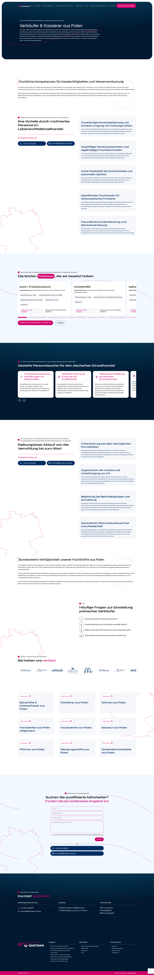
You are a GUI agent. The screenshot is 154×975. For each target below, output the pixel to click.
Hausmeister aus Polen (76, 727)
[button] (22, 317)
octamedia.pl (132, 973)
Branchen (37, 6)
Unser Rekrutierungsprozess (90, 946)
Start (31, 6)
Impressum (115, 952)
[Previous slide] (19, 400)
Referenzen (80, 6)
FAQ (86, 6)
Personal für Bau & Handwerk (59, 946)
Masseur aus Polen (114, 727)
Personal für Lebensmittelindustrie (61, 957)
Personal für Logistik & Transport (60, 955)
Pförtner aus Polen (32, 749)
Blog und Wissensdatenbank (99, 6)
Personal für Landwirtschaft (59, 961)
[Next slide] (24, 400)
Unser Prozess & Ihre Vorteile (64, 6)
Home (22, 20)
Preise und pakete (47, 6)
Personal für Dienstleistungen (34, 20)
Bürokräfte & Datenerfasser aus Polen (32, 706)
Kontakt (112, 6)
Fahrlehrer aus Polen (74, 702)
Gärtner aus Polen (114, 702)
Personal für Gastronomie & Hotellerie (62, 948)
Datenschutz (116, 950)
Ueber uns (84, 950)
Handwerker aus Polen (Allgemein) (35, 729)
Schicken (99, 839)
